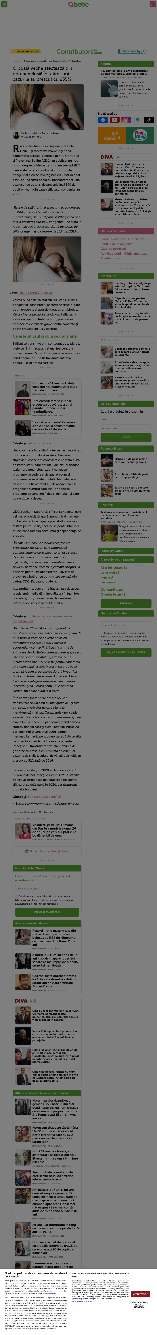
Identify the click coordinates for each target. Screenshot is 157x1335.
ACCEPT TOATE (140, 1294)
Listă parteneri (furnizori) (82, 1302)
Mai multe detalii (49, 1294)
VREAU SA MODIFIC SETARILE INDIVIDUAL (139, 1304)
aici (47, 1316)
